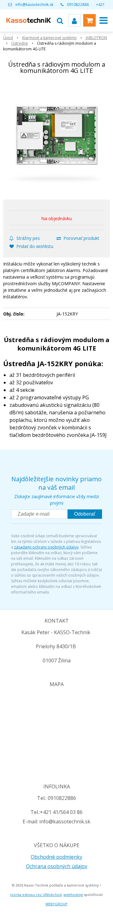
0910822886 (78, 4)
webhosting (73, 894)
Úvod (8, 37)
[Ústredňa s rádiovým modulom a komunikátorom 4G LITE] (56, 138)
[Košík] (89, 20)
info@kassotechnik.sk (34, 4)
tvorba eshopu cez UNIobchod (36, 894)
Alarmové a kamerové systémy (49, 37)
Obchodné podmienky (56, 856)
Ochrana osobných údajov (56, 866)
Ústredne (19, 43)
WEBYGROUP (56, 904)
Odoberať (84, 514)
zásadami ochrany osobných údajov (46, 547)
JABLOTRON (96, 37)
